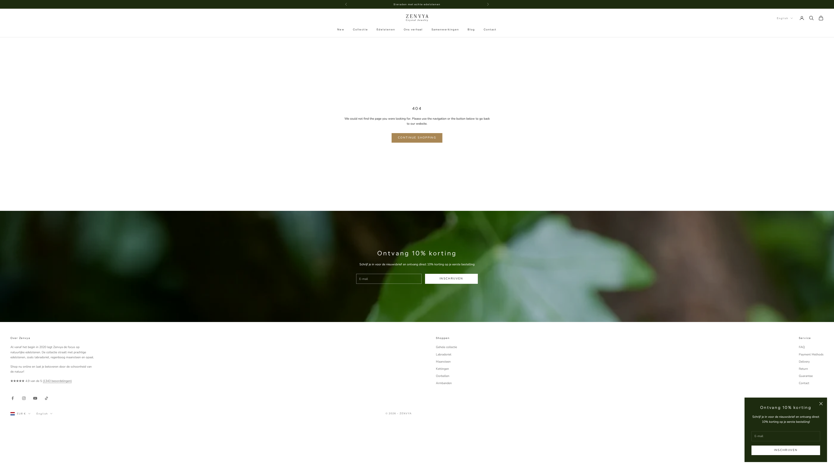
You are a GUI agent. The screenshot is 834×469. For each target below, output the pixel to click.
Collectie (360, 29)
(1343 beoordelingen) (57, 381)
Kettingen (442, 369)
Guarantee (806, 376)
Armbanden (444, 383)
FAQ (802, 347)
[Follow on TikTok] (46, 398)
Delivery (804, 362)
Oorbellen (442, 376)
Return (803, 369)
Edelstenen (386, 29)
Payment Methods (811, 354)
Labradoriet (443, 354)
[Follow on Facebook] (12, 398)
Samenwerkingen (445, 29)
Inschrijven (786, 450)
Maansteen (443, 362)
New (340, 29)
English (782, 18)
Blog (471, 29)
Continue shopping (417, 138)
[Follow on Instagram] (24, 398)
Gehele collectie (446, 347)
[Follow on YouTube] (35, 398)
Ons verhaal (413, 29)
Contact (490, 29)
